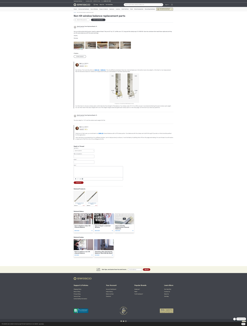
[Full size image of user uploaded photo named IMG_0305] (79, 45)
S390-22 (103, 70)
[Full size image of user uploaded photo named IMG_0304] (90, 45)
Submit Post (78, 182)
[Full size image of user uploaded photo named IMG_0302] (114, 45)
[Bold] (76, 179)
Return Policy (77, 291)
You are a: (76, 148)
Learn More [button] (41, 323)
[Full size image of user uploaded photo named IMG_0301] (125, 45)
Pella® (135, 291)
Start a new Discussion (98, 19)
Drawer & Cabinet (103, 9)
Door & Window (94, 9)
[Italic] (78, 179)
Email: (75, 159)
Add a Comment (80, 56)
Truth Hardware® (138, 294)
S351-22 (97, 70)
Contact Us (167, 291)
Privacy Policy (77, 294)
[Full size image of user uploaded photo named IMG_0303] (102, 45)
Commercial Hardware (83, 9)
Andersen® (137, 289)
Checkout (108, 296)
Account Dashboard (111, 289)
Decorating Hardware (150, 9)
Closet (75, 9)
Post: (75, 165)
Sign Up (147, 269)
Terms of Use (77, 296)
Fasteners (111, 9)
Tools (131, 9)
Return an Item (110, 294)
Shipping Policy (77, 289)
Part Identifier (167, 289)
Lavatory (118, 9)
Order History (109, 291)
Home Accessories (138, 9)
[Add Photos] (82, 179)
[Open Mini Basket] (172, 5)
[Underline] (80, 179)
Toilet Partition (125, 9)
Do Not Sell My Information (80, 298)
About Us (166, 294)
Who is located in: (78, 153)
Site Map (166, 296)
